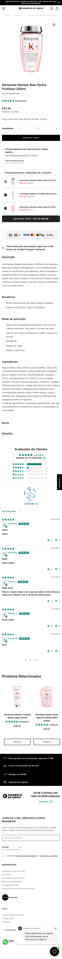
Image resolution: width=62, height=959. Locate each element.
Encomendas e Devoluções (13, 878)
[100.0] (30, 493)
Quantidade (7, 129)
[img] (8, 520)
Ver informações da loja (14, 161)
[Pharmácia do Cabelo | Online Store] (31, 8)
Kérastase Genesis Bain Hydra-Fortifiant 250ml (38, 180)
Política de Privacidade (26, 856)
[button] (8, 101)
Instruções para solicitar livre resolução (18, 888)
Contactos (6, 922)
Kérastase (18, 15)
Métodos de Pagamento (12, 882)
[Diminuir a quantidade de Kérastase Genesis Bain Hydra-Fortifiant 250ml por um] (19, 128)
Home (6, 15)
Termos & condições (48, 856)
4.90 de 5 (38, 455)
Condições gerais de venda (13, 871)
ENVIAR (5, 847)
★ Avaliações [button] (59, 482)
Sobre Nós (6, 875)
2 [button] (30, 660)
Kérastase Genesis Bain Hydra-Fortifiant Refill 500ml (38, 207)
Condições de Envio (10, 885)
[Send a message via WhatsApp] (5, 942)
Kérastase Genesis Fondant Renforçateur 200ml (38, 194)
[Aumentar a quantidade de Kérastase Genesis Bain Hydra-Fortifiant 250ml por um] (56, 128)
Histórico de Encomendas (13, 915)
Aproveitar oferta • (31, 219)
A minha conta (8, 918)
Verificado (29, 504)
